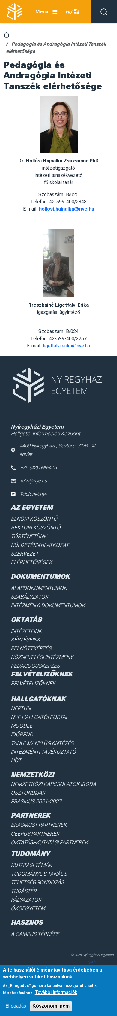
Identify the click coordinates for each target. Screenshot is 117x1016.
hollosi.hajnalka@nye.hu (66, 209)
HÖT (16, 760)
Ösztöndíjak (28, 793)
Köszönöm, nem (51, 1005)
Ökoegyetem (28, 908)
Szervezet (24, 553)
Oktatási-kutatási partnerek (49, 842)
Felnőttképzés (31, 648)
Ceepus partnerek (35, 833)
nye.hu (92, 962)
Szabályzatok (29, 596)
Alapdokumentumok (39, 588)
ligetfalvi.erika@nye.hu (66, 346)
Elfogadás (15, 1006)
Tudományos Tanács (39, 874)
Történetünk (29, 536)
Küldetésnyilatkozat (40, 545)
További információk (56, 992)
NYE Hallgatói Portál (39, 717)
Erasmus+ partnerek (39, 825)
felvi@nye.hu (33, 481)
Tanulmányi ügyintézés (42, 743)
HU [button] (68, 12)
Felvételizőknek (33, 683)
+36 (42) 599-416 (38, 467)
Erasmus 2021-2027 (36, 801)
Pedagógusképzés (35, 666)
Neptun (21, 708)
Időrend (22, 734)
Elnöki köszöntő (34, 519)
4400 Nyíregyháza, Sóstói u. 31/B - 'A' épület (57, 450)
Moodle (21, 726)
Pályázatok (26, 899)
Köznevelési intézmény (42, 657)
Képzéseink (25, 639)
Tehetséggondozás (37, 882)
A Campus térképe (35, 934)
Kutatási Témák (31, 865)
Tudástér (24, 891)
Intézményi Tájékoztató (43, 751)
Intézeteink (26, 631)
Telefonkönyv (33, 494)
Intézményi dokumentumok (48, 605)
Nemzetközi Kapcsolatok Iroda (53, 784)
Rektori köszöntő (36, 527)
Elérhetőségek (31, 562)
